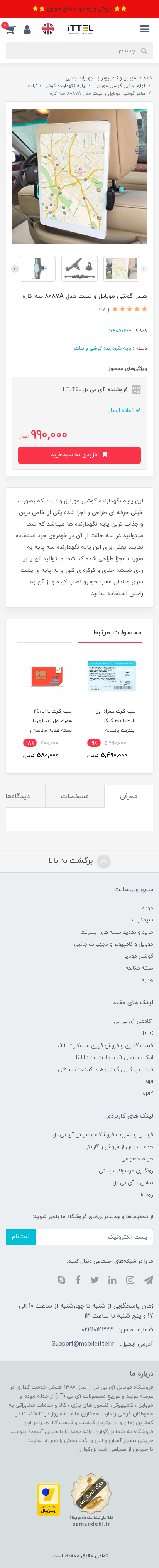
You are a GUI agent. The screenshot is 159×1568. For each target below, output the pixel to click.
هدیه (147, 980)
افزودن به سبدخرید (76, 455)
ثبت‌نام (21, 1237)
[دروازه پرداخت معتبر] (48, 1499)
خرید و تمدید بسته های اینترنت (116, 932)
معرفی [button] (128, 796)
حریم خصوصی (137, 1159)
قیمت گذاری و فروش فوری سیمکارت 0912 (105, 1045)
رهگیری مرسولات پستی (126, 1171)
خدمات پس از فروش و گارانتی (118, 1147)
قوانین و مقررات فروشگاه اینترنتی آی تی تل (102, 1134)
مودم (147, 908)
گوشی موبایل (137, 956)
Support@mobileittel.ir (83, 1344)
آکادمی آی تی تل (133, 1021)
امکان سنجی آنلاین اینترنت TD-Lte (113, 1057)
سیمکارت (142, 920)
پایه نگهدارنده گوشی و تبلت (102, 348)
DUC (148, 1033)
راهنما (147, 1194)
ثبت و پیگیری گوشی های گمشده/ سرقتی (105, 1069)
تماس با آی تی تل (133, 1183)
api (149, 1081)
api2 (148, 1093)
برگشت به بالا (72, 860)
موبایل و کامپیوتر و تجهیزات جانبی (113, 944)
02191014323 (97, 1330)
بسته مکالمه (139, 968)
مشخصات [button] (75, 796)
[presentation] (144, 269)
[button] (15, 29)
